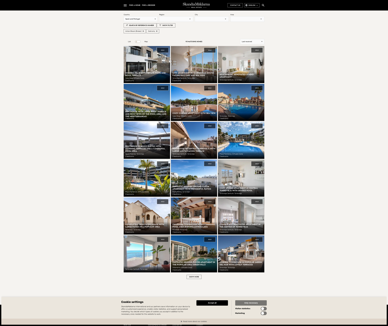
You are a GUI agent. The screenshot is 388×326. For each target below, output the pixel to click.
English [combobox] (252, 5)
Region (161, 15)
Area (232, 15)
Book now (127, 325)
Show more (194, 277)
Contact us (235, 5)
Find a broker (148, 5)
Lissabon (199, 325)
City (196, 15)
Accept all (212, 303)
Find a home (134, 5)
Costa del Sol (177, 325)
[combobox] (176, 19)
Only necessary (251, 303)
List (129, 42)
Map (146, 42)
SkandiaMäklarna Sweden (157, 325)
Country (127, 15)
